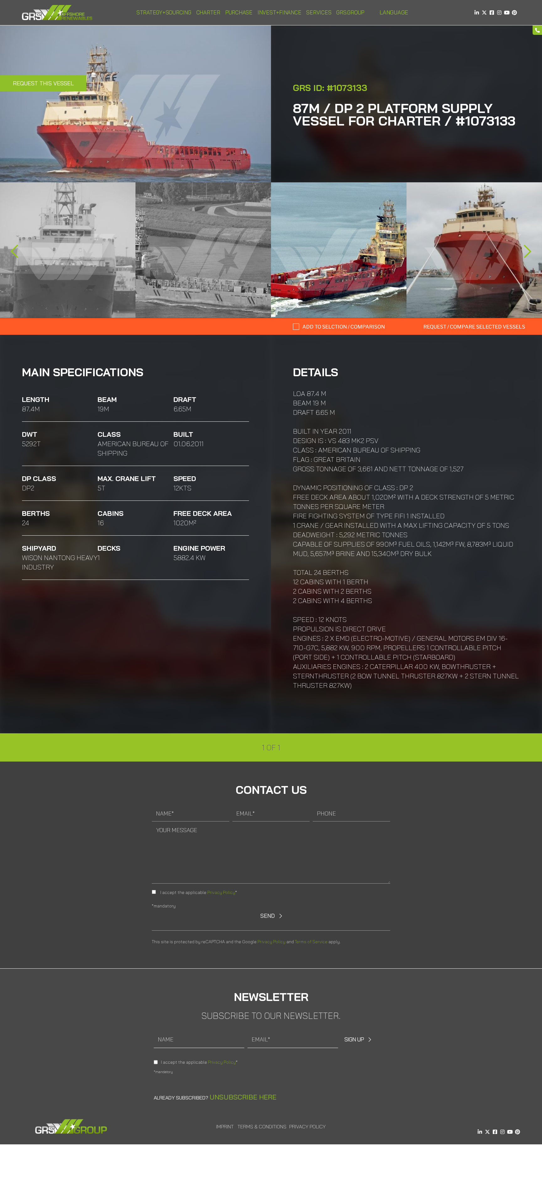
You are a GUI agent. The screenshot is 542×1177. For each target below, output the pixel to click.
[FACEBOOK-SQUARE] (491, 12)
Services (318, 12)
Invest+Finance (279, 12)
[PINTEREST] (514, 12)
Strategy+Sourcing (163, 12)
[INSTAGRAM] (499, 12)
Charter (208, 12)
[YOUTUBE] (506, 12)
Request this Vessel (43, 83)
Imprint (225, 1126)
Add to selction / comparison (343, 327)
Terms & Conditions (261, 1126)
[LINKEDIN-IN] (476, 12)
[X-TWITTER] (484, 12)
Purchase (238, 12)
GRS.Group (350, 12)
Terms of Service (311, 941)
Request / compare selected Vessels (474, 327)
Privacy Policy (221, 892)
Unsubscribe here (243, 1097)
